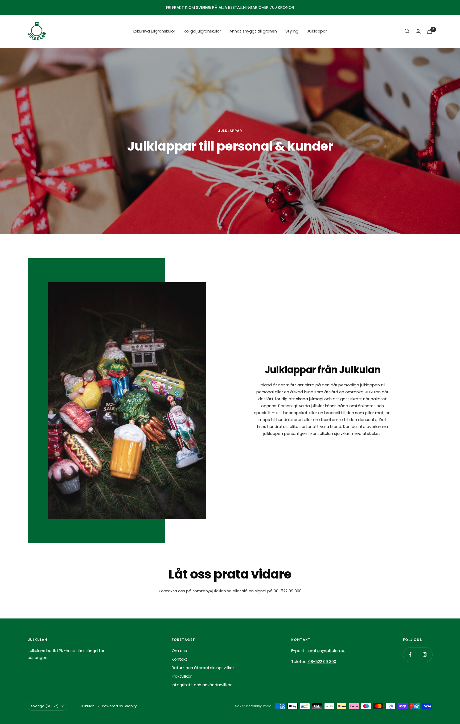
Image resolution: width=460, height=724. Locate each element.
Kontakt (179, 659)
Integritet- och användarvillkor (202, 684)
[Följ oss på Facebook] (410, 654)
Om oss (179, 650)
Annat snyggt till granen (253, 31)
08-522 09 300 (288, 591)
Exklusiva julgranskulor (154, 31)
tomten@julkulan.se (212, 591)
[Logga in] (418, 31)
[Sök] (407, 31)
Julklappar (317, 31)
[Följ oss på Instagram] (425, 654)
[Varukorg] (429, 31)
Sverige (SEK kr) (45, 706)
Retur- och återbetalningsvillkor (203, 667)
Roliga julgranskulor (202, 31)
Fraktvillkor (182, 676)
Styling (291, 31)
